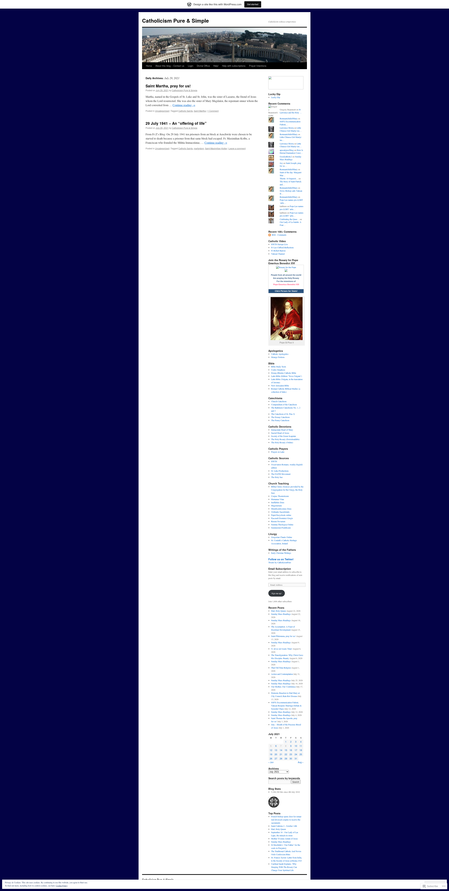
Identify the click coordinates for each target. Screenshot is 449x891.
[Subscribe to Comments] (269, 234)
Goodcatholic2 (286, 156)
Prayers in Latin (277, 451)
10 (296, 745)
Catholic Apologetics (280, 354)
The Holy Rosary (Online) (282, 442)
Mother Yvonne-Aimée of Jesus (284, 838)
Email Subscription (279, 568)
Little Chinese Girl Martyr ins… (291, 129)
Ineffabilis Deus (277, 502)
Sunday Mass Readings (290, 158)
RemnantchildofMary (288, 118)
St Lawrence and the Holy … (291, 111)
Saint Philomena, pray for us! (283, 636)
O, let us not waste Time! (281, 648)
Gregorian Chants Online (281, 537)
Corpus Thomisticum (280, 496)
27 (276, 758)
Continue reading (184, 105)
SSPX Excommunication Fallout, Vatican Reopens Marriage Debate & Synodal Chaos (286, 705)
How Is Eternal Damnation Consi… (291, 151)
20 (276, 754)
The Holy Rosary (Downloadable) (285, 439)
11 (301, 745)
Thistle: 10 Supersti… (289, 178)
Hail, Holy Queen (278, 610)
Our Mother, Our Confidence (283, 686)
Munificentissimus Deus (281, 508)
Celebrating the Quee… (289, 219)
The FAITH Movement (280, 474)
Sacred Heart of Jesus (280, 432)
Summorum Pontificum (281, 527)
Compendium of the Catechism (284, 404)
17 (296, 750)
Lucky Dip (275, 97)
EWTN (274, 461)
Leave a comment (237, 148)
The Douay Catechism (280, 417)
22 (286, 754)
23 (291, 754)
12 (271, 750)
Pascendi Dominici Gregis (282, 518)
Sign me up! (277, 593)
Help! (216, 65)
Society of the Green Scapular (283, 436)
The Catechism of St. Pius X (283, 414)
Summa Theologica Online (282, 524)
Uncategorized (162, 110)
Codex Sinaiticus (278, 369)
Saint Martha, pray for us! (168, 85)
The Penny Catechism (280, 420)
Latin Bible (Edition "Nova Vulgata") (286, 376)
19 (271, 754)
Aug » (300, 762)
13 (276, 750)
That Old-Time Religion (281, 667)
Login (190, 65)
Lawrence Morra (287, 127)
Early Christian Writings (281, 552)
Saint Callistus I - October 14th (284, 825)
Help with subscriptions (234, 65)
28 (281, 758)
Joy (281, 163)
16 (291, 750)
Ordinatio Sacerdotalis (280, 511)
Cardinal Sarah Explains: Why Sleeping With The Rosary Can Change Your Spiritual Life (284, 867)
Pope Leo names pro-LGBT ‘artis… (291, 208)
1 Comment (213, 110)
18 (301, 750)
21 (281, 754)
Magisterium (276, 505)
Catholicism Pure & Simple (175, 20)
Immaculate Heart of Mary (282, 429)
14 (281, 750)
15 (286, 750)
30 (291, 758)
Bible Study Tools (278, 366)
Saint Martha (200, 110)
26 (271, 758)
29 (286, 758)
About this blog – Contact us (169, 65)
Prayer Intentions (257, 65)
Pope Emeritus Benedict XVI (286, 284)
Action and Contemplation (282, 674)
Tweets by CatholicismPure (279, 562)
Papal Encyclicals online (281, 515)
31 (296, 758)
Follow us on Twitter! (281, 559)
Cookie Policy (62, 885)
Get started (252, 4)
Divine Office (203, 65)
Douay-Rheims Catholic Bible (283, 372)
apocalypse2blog (287, 150)
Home (149, 65)
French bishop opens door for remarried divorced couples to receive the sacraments (286, 819)
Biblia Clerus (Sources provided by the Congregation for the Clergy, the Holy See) (287, 489)
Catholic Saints (185, 110)
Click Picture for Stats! (286, 291)
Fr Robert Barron (278, 250)
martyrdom (199, 148)
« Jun (271, 762)
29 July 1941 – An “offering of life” (176, 123)
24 (296, 754)
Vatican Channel (278, 253)
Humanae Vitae (277, 499)
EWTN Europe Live (279, 244)
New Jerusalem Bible (280, 385)
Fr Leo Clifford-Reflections (282, 247)
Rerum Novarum (278, 521)
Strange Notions (278, 357)
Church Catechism (278, 401)
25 (301, 754)
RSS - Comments (279, 234)
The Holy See (277, 477)
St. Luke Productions (280, 470)
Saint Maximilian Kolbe (216, 148)
